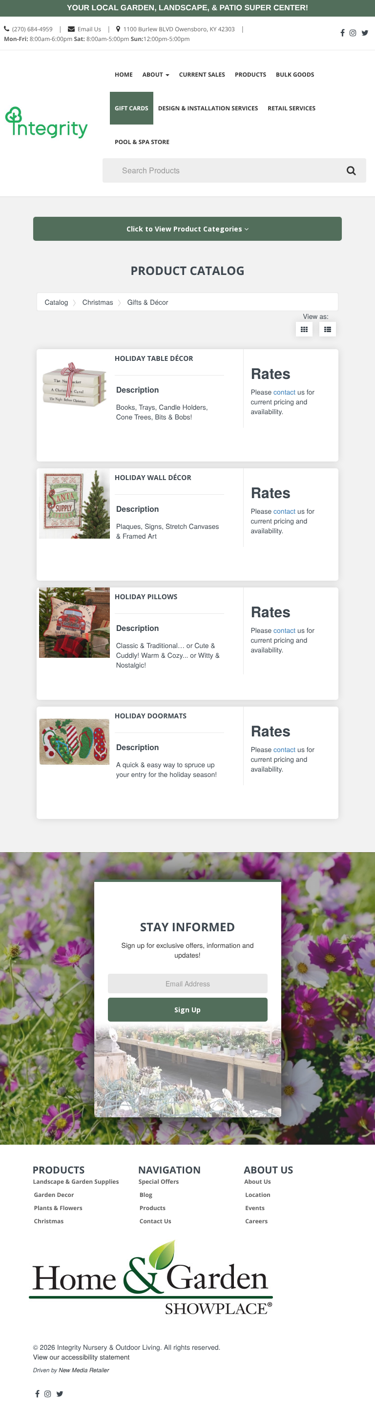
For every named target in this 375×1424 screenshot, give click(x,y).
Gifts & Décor (147, 302)
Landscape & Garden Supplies (76, 1181)
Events (255, 1208)
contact (284, 392)
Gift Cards (131, 108)
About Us (257, 1181)
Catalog (56, 302)
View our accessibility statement (81, 1356)
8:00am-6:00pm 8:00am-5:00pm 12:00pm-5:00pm (97, 39)
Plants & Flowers (58, 1208)
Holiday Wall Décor (153, 477)
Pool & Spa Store (142, 142)
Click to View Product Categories (185, 228)
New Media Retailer (84, 1370)
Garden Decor (54, 1195)
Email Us (89, 29)
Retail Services (291, 108)
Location (258, 1195)
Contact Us (155, 1221)
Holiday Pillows (146, 597)
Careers (256, 1221)
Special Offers (159, 1181)
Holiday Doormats (151, 716)
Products (250, 74)
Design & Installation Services (208, 108)
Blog (146, 1195)
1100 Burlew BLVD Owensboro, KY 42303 (179, 29)
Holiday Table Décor (154, 358)
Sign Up (187, 1009)
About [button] (154, 74)
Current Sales (202, 74)
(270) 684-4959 (32, 29)
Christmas (98, 302)
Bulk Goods (295, 74)
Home (124, 74)
